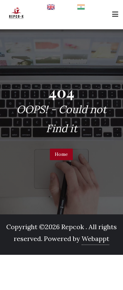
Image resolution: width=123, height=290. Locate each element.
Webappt (95, 238)
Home (61, 154)
